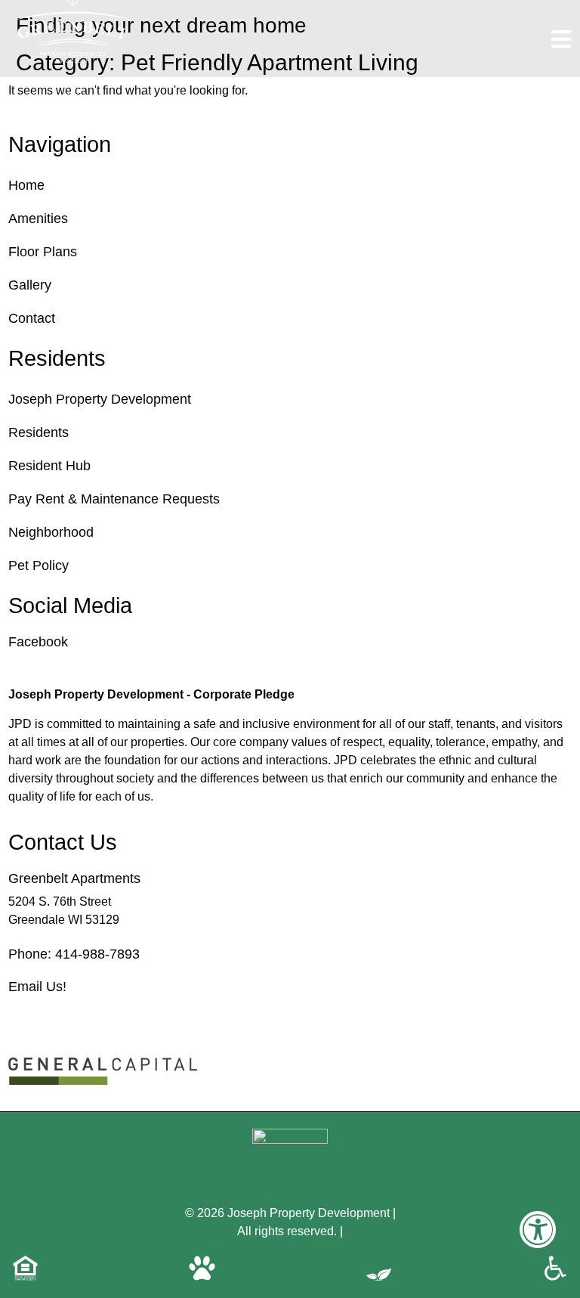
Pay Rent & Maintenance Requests (114, 498)
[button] (537, 1239)
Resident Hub (49, 465)
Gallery (29, 285)
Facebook (38, 641)
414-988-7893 (97, 954)
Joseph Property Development (99, 399)
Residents (38, 432)
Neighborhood (51, 532)
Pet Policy (38, 565)
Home (26, 185)
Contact (31, 318)
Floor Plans (42, 251)
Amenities (38, 218)
